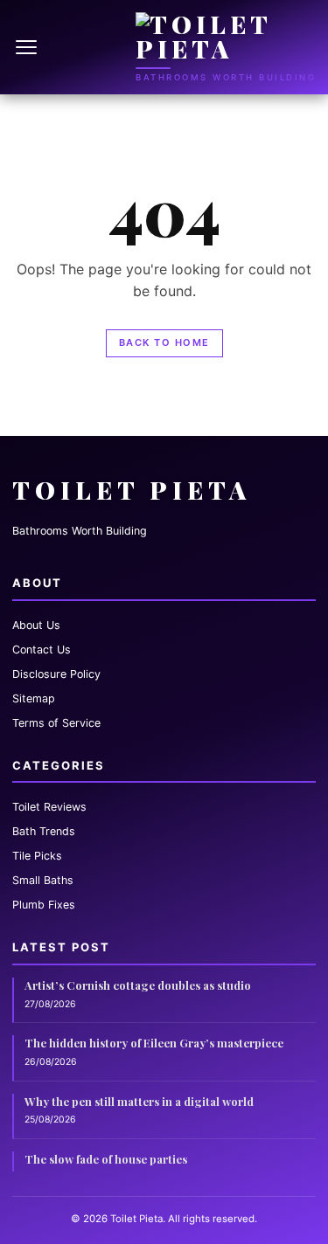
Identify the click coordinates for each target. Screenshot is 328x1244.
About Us (36, 625)
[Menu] (28, 47)
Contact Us (41, 649)
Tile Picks (37, 855)
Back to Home (164, 342)
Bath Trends (43, 831)
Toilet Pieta (131, 489)
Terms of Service (56, 722)
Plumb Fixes (43, 904)
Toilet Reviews (49, 806)
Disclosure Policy (56, 674)
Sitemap (33, 698)
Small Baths (42, 880)
